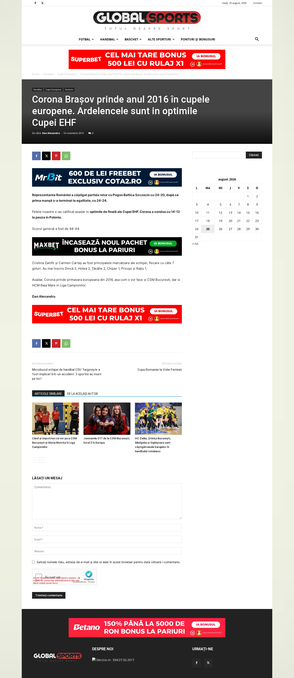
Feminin (69, 89)
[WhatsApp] (66, 156)
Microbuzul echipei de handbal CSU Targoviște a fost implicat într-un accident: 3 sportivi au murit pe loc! (66, 374)
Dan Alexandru (51, 133)
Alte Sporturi (159, 39)
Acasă (35, 74)
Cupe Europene (67, 74)
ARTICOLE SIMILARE (48, 393)
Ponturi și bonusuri (198, 39)
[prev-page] (34, 460)
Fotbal (84, 39)
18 (208, 221)
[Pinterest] (56, 156)
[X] (42, 3)
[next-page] (41, 460)
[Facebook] (35, 3)
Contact (257, 3)
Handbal (107, 39)
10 (196, 213)
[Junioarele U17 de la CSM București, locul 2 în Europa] (107, 419)
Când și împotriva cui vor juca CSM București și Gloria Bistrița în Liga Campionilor (54, 443)
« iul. (195, 243)
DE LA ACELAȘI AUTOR (82, 393)
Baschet (131, 39)
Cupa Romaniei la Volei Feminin (160, 370)
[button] (257, 40)
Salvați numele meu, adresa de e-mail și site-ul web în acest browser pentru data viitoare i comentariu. (108, 562)
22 (248, 221)
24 (196, 229)
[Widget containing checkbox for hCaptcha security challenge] (64, 577)
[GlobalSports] (147, 20)
